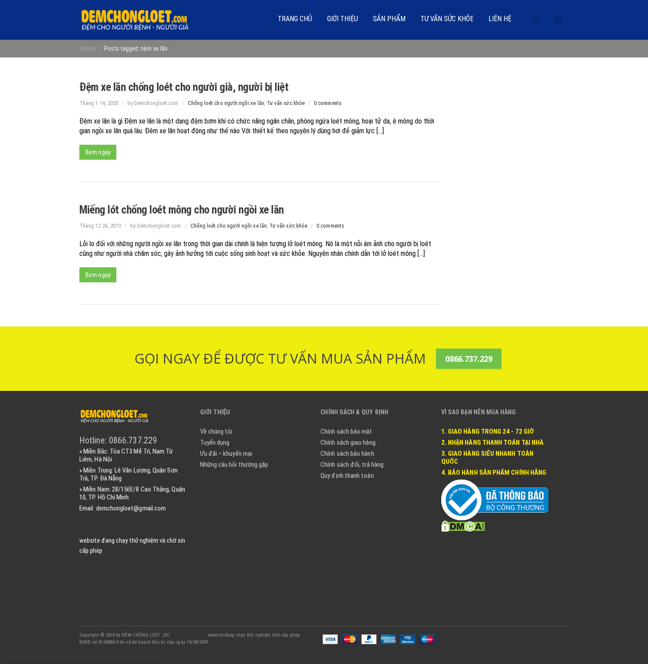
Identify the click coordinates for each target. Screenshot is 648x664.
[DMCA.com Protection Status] (463, 525)
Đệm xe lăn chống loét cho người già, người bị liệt (183, 87)
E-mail (541, 635)
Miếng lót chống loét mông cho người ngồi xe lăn (181, 209)
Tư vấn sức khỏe (286, 103)
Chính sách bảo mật (346, 431)
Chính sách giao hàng (348, 442)
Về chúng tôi (216, 431)
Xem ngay (98, 152)
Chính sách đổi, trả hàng (352, 465)
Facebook (486, 635)
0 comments (328, 103)
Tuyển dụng (215, 442)
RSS (560, 635)
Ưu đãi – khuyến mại (226, 454)
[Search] (536, 20)
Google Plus (523, 635)
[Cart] (558, 20)
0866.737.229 (468, 358)
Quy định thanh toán (346, 476)
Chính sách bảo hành (347, 454)
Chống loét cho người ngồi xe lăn (226, 103)
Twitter (504, 635)
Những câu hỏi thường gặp (234, 465)
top (630, 646)
